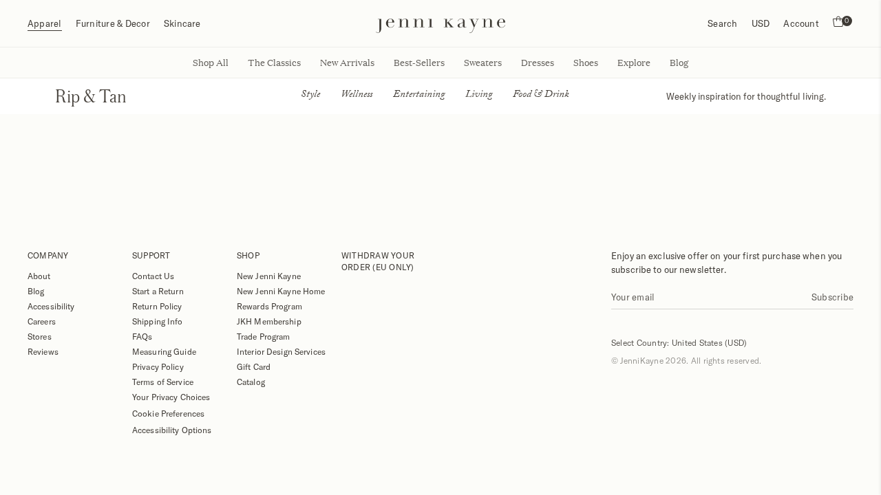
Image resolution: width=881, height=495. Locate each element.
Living (478, 95)
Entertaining (419, 95)
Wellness (356, 95)
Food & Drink (541, 95)
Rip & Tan (91, 96)
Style (310, 95)
